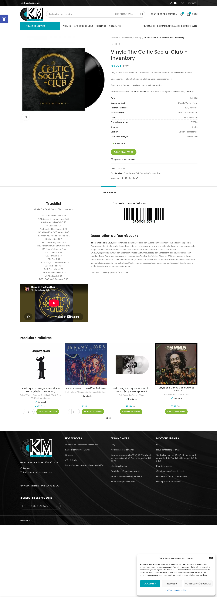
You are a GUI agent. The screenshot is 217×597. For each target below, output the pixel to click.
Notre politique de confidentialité (126, 476)
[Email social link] (126, 178)
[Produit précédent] (112, 44)
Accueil (114, 37)
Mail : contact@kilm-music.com (37, 472)
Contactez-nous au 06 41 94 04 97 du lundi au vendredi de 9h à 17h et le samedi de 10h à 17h (131, 458)
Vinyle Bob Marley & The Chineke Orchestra (176, 389)
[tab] (108, 191)
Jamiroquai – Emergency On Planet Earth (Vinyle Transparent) (41, 390)
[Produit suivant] (120, 44)
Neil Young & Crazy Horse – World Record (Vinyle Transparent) (131, 390)
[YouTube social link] (175, 3)
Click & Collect (72, 460)
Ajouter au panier (123, 152)
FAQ (113, 444)
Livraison (69, 455)
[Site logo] (31, 14)
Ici (126, 272)
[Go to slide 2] (110, 418)
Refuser (172, 583)
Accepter (150, 583)
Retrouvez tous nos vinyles (77, 449)
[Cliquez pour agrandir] (25, 117)
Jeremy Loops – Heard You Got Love (86, 388)
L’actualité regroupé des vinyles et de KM (84, 465)
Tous (159, 173)
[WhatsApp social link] (133, 178)
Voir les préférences (198, 583)
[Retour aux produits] (116, 44)
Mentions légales (119, 466)
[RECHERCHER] (141, 14)
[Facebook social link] (167, 3)
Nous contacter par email (122, 449)
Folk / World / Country (131, 37)
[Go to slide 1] (107, 418)
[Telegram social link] (137, 178)
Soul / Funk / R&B (48, 395)
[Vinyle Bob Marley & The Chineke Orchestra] (176, 364)
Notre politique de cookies (123, 481)
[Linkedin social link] (130, 178)
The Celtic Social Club (144, 91)
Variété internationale (40, 398)
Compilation (178, 72)
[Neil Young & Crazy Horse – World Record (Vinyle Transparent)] (131, 364)
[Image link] (36, 447)
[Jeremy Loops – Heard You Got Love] (86, 364)
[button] (4, 19)
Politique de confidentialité (176, 590)
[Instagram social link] (171, 3)
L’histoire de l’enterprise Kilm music (81, 444)
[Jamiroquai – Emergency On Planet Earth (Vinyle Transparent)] (41, 364)
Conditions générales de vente (125, 471)
